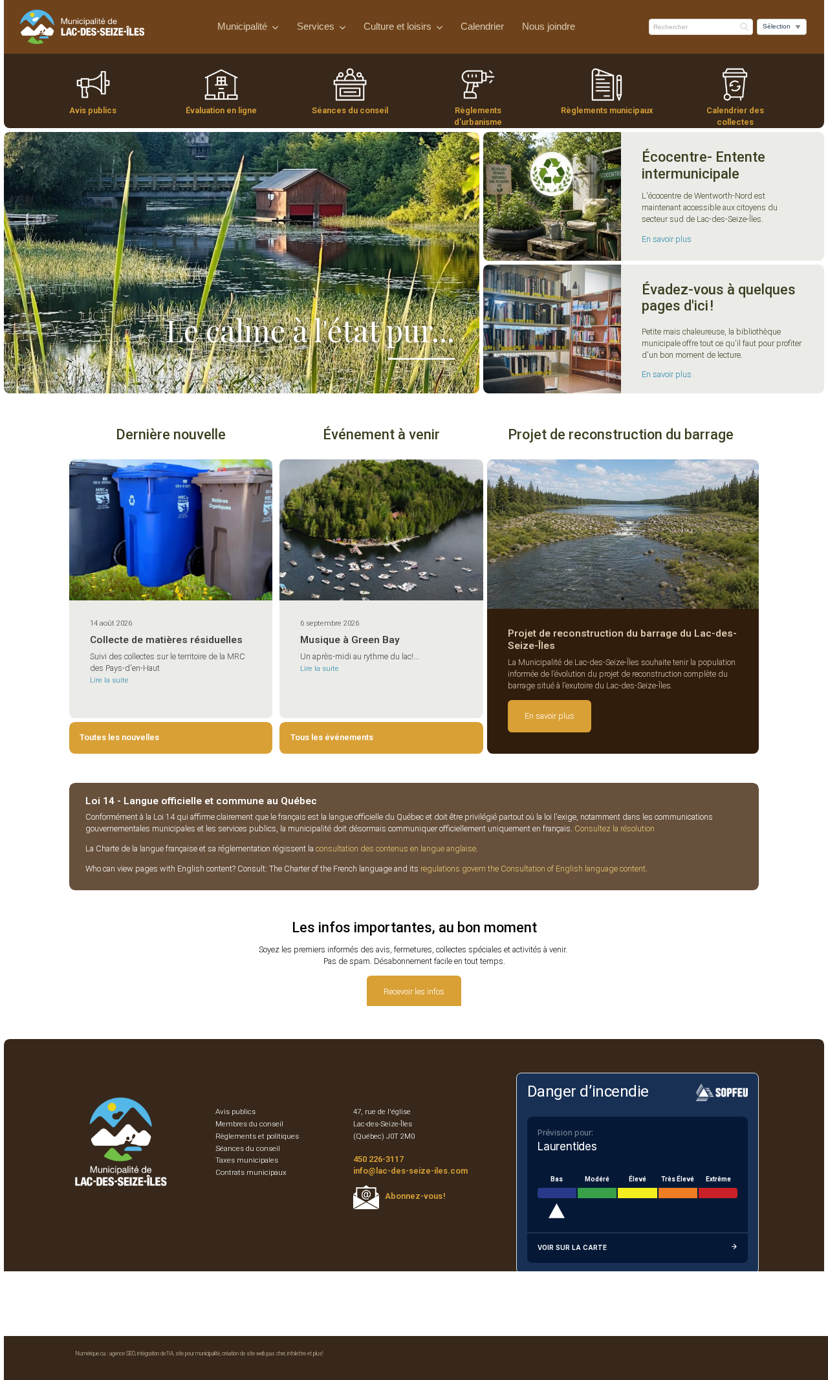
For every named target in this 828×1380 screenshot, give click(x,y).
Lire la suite (109, 680)
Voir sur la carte (572, 1247)
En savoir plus (667, 239)
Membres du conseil (249, 1123)
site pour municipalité (197, 1353)
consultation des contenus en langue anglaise (396, 848)
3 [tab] (183, 383)
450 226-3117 (378, 1159)
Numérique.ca (90, 1353)
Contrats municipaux (251, 1172)
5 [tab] (221, 383)
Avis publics (92, 110)
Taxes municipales (246, 1160)
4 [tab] (202, 383)
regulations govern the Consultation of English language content (533, 868)
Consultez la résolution (614, 828)
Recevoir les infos (414, 991)
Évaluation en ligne (221, 110)
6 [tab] (241, 383)
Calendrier (482, 26)
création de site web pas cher (253, 1353)
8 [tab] (280, 383)
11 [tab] (338, 383)
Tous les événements (331, 737)
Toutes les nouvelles (119, 737)
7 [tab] (260, 383)
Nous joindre (548, 26)
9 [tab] (299, 383)
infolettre (296, 1353)
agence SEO (122, 1353)
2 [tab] (163, 383)
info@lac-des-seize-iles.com (410, 1171)
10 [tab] (318, 383)
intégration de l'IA (155, 1353)
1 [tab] (144, 383)
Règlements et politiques (257, 1136)
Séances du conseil (350, 110)
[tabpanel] (623, 533)
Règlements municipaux (607, 110)
